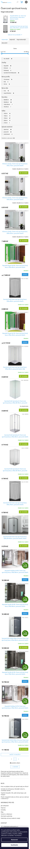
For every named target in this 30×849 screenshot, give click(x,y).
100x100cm (8, 104)
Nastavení (14, 840)
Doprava (3, 808)
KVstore (7, 68)
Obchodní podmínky (6, 816)
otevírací (7, 129)
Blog (2, 812)
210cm (7, 123)
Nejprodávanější (21, 39)
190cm (7, 116)
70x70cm (7, 107)
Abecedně (4, 43)
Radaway (7, 70)
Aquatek (7, 65)
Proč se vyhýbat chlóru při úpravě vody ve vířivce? (14, 786)
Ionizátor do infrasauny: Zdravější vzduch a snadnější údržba (13, 789)
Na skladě (8, 58)
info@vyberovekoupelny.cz (10, 826)
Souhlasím (14, 845)
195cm (7, 118)
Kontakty (3, 810)
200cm (7, 120)
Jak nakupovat (5, 805)
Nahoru (15, 767)
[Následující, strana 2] (15, 759)
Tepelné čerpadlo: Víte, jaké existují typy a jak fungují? (13, 793)
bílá (6, 81)
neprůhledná (9, 93)
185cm (7, 113)
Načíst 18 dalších (15, 754)
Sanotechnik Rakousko (11, 72)
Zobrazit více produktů (14, 35)
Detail (25, 274)
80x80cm (8, 99)
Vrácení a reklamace (6, 814)
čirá (6, 90)
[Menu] (26, 2)
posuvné (7, 132)
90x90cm (8, 102)
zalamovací (8, 134)
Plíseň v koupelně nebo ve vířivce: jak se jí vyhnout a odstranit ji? (15, 797)
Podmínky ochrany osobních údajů (10, 818)
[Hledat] (17, 2)
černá (7, 84)
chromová (8, 79)
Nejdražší (12, 39)
